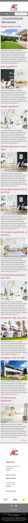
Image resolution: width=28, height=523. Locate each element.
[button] (7, 14)
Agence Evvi (17, 515)
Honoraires (14, 510)
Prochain (24, 440)
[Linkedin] (16, 506)
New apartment (9, 66)
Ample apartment (10, 106)
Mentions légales (14, 514)
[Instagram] (12, 506)
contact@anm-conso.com (8, 520)
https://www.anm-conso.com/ (19, 520)
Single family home (11, 26)
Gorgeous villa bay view (13, 317)
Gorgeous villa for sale (13, 357)
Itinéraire (8, 470)
